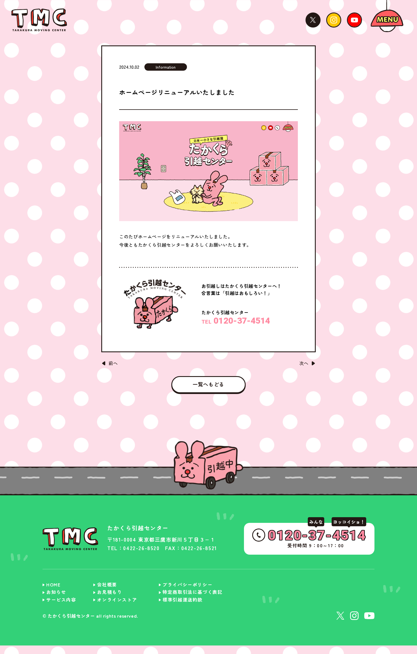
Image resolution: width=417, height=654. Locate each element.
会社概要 (107, 584)
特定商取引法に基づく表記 (192, 591)
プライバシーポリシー (187, 584)
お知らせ (56, 591)
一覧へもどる (208, 384)
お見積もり (109, 591)
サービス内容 (61, 599)
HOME (53, 584)
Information (166, 67)
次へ (303, 363)
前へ (113, 363)
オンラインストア (117, 599)
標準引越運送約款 (183, 599)
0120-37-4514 (235, 321)
